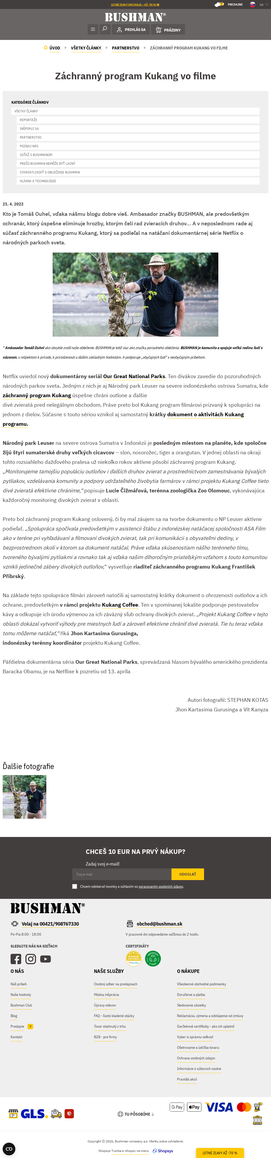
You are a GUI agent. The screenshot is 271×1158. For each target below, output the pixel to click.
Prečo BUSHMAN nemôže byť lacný (47, 163)
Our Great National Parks (134, 376)
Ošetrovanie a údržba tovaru (198, 1047)
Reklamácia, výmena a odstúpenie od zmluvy (210, 1015)
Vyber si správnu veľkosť (195, 1037)
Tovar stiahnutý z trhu (110, 1026)
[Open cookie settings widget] (9, 1149)
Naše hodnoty (21, 994)
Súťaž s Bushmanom (36, 155)
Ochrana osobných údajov (196, 1058)
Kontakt (16, 1037)
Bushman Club (21, 1005)
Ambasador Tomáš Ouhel (24, 347)
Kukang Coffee (120, 604)
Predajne (232, 4)
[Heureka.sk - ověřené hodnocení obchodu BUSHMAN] (134, 959)
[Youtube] (45, 959)
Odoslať (187, 874)
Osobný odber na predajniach (115, 984)
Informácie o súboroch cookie (199, 1068)
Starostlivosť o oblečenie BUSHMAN (50, 172)
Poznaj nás (29, 146)
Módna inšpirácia (106, 994)
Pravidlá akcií (187, 1079)
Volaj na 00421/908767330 (50, 924)
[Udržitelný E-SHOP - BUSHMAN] (153, 959)
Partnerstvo (30, 137)
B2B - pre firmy (105, 1037)
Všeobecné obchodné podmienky (201, 984)
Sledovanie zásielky (191, 1005)
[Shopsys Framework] (161, 1151)
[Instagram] (30, 959)
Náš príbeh (19, 984)
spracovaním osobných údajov (161, 886)
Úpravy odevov (105, 1005)
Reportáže (28, 120)
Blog (14, 1015)
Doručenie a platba (191, 994)
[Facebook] (16, 959)
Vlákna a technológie (38, 181)
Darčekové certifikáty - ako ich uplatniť (205, 1026)
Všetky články (26, 111)
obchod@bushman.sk (159, 924)
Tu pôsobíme (137, 1114)
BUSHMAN (188, 347)
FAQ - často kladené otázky (114, 1015)
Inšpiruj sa (29, 128)
